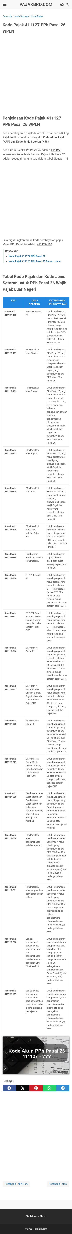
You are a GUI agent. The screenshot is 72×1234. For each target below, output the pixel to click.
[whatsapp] (49, 1088)
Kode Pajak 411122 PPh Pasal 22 (27, 256)
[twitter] (22, 1088)
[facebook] (9, 1088)
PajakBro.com (36, 4)
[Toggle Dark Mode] (62, 4)
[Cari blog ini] (67, 4)
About (43, 1216)
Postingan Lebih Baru (16, 1183)
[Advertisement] (36, 75)
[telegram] (62, 1088)
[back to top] (65, 1226)
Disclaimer (31, 1216)
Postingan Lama (58, 1183)
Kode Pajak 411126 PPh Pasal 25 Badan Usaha (35, 261)
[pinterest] (36, 1088)
